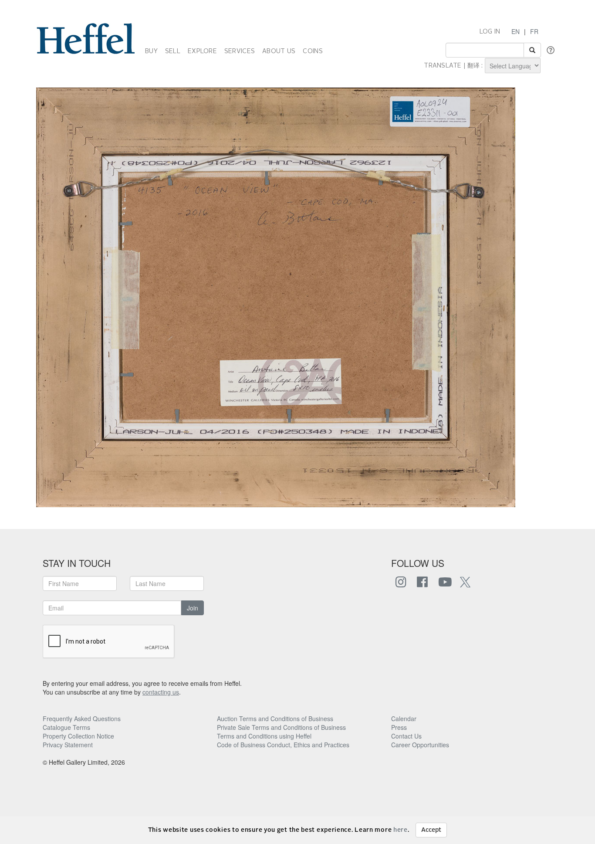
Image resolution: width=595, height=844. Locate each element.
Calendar (403, 718)
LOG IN (490, 32)
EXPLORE (202, 51)
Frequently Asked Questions (82, 718)
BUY (151, 51)
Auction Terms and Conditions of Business (275, 718)
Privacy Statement (68, 744)
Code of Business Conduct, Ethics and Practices (283, 744)
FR (534, 31)
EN (515, 31)
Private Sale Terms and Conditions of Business (281, 727)
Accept (431, 830)
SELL (172, 51)
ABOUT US (278, 51)
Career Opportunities (420, 744)
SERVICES (239, 51)
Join (192, 607)
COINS (312, 51)
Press (399, 727)
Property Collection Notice (78, 736)
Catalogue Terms (66, 727)
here (400, 830)
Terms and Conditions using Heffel (264, 736)
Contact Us (406, 736)
